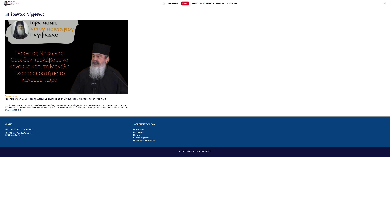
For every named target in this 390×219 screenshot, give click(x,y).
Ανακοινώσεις (138, 129)
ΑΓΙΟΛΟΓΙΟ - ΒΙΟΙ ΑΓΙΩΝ (215, 3)
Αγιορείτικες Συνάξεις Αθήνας (144, 140)
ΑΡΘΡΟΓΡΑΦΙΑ (197, 3)
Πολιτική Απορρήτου (141, 138)
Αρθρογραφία (138, 132)
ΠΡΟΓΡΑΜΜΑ (173, 3)
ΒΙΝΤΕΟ (185, 3)
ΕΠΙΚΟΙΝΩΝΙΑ (232, 3)
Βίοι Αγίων (137, 135)
